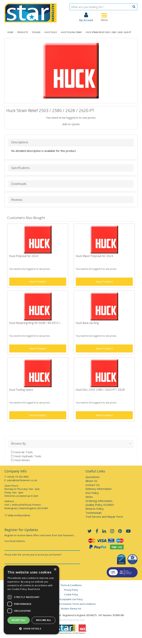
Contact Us (92, 485)
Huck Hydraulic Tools (27, 456)
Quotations (92, 477)
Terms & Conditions (71, 585)
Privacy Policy (71, 589)
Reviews (16, 200)
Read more (34, 589)
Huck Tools (51, 32)
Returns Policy (94, 508)
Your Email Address (14, 541)
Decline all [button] (43, 620)
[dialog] (31, 600)
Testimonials (93, 513)
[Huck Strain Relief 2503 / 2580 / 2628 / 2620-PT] (71, 70)
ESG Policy (92, 493)
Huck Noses (22, 460)
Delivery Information (98, 489)
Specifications (20, 168)
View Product (37, 281)
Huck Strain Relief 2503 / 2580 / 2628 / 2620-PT (108, 32)
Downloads (18, 184)
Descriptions (19, 142)
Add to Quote (71, 124)
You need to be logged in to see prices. (71, 117)
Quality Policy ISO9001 (99, 505)
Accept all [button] (19, 620)
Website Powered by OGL (71, 619)
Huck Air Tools (23, 452)
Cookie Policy (71, 594)
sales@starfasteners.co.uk (22, 480)
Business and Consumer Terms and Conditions (71, 604)
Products (22, 32)
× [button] (55, 569)
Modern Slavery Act (71, 608)
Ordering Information (98, 501)
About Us (91, 481)
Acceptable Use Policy (71, 599)
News (89, 497)
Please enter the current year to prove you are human (33, 554)
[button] (31, 628)
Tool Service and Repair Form (104, 516)
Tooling (36, 32)
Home (10, 32)
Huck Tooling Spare (71, 32)
